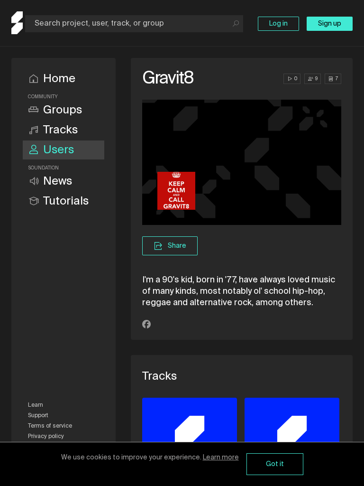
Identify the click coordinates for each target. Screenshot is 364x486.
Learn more (221, 457)
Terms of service (50, 426)
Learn (35, 405)
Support (38, 416)
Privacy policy (46, 436)
